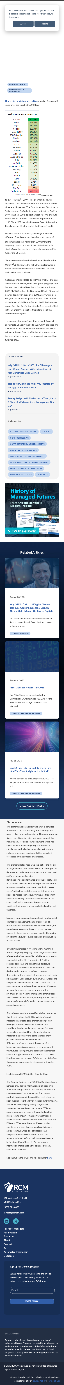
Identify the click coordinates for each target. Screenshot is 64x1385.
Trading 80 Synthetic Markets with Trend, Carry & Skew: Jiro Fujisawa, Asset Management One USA (32, 402)
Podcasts (42, 475)
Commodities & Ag (17, 84)
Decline (44, 24)
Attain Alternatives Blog (25, 101)
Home (8, 101)
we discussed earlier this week (31, 279)
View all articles (32, 805)
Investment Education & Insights (27, 456)
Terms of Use (53, 1380)
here (49, 1157)
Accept (23, 24)
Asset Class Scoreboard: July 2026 (27, 687)
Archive (46, 431)
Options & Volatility (21, 475)
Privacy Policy (39, 1380)
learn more (14, 17)
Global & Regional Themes (23, 450)
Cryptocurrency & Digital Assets (27, 444)
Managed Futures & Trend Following (29, 462)
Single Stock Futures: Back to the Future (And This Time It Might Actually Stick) (30, 770)
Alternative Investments (23, 431)
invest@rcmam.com (14, 1212)
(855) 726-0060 (11, 1207)
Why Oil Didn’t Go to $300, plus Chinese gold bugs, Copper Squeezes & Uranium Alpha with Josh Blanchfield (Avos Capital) (30, 369)
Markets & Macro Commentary (17, 90)
